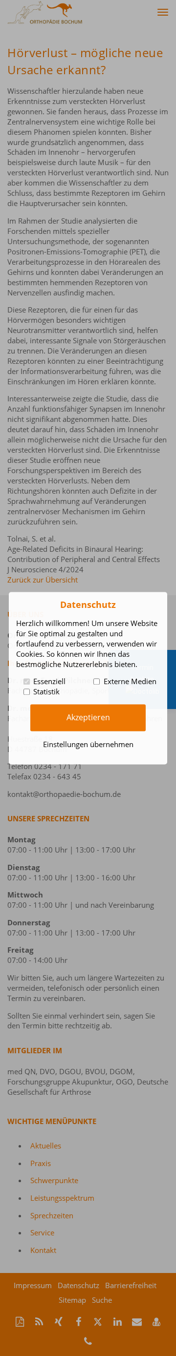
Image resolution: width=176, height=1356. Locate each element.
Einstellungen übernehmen (88, 744)
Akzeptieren (88, 717)
